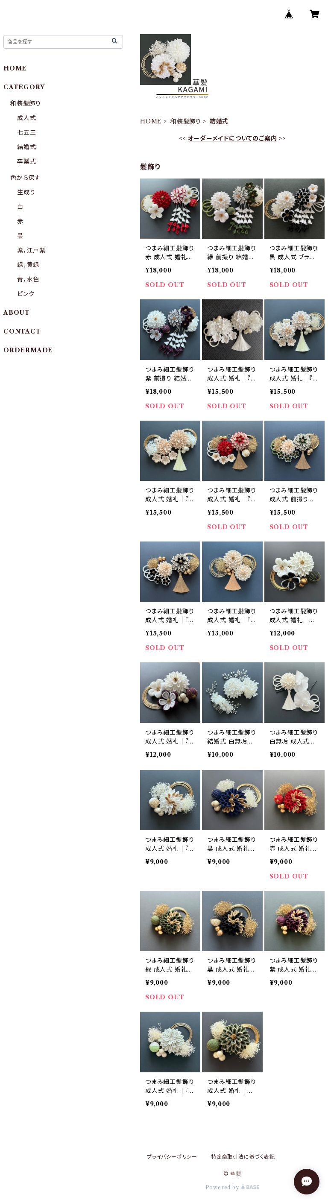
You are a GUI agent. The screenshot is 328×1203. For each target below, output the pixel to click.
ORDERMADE (28, 350)
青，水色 (28, 279)
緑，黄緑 (28, 265)
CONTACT (22, 331)
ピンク (25, 294)
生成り (26, 192)
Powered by (223, 1187)
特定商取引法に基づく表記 (243, 1156)
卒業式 (26, 161)
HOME (151, 121)
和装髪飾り (185, 121)
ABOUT (16, 312)
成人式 (26, 118)
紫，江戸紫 (31, 250)
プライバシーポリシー (172, 1156)
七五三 (26, 132)
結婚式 (26, 147)
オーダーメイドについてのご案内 (232, 138)
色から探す (25, 177)
